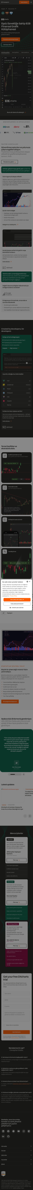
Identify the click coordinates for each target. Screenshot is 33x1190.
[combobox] (27, 581)
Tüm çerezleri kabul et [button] (17, 599)
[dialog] (16, 595)
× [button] (29, 581)
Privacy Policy (13, 596)
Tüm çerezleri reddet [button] (17, 604)
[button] (16, 608)
